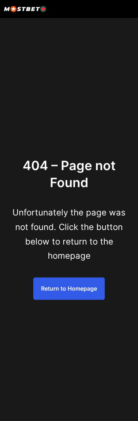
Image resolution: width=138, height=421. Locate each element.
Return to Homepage (69, 288)
